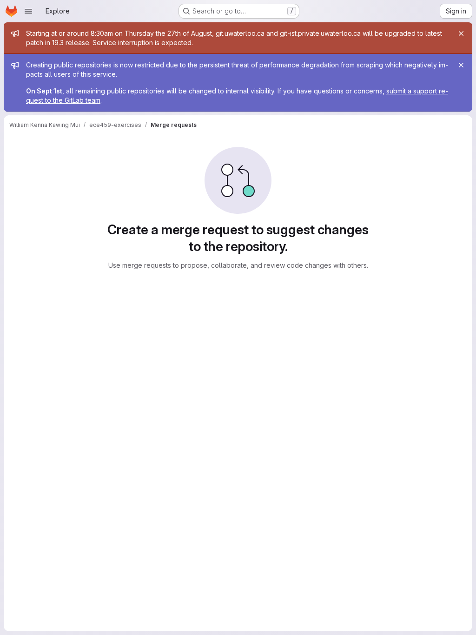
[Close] (461, 33)
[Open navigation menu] (28, 11)
